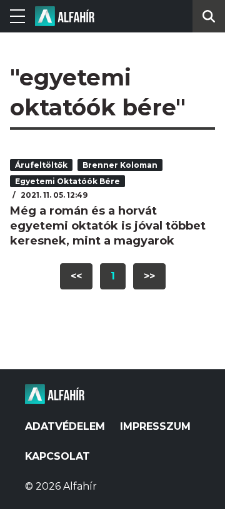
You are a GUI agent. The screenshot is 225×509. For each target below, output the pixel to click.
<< (76, 276)
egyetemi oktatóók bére (67, 181)
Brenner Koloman (120, 165)
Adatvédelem (65, 426)
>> (149, 276)
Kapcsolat (57, 456)
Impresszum (155, 426)
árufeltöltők (41, 165)
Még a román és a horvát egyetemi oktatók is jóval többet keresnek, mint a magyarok (108, 226)
